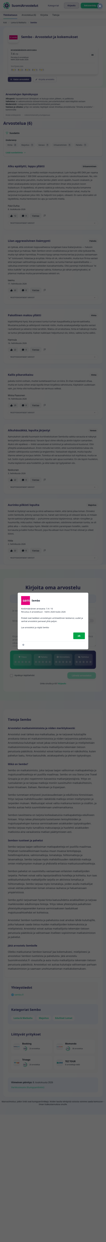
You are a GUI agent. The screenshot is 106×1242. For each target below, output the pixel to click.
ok (79, 635)
